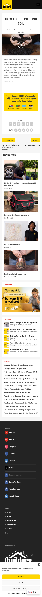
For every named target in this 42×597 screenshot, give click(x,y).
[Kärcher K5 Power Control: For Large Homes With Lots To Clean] (21, 170)
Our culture (8, 529)
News (35, 386)
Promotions (26, 331)
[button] (39, 564)
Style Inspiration (9, 403)
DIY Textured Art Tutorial (12, 244)
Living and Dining (16, 386)
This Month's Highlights (11, 406)
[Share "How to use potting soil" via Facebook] (10, 124)
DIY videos (29, 372)
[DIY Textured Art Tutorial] (21, 231)
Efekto (35, 372)
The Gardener (32, 403)
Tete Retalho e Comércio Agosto (20, 343)
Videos (32, 30)
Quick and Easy (20, 396)
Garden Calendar (9, 379)
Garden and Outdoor (13, 30)
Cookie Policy (11, 593)
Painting (20, 325)
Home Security (32, 379)
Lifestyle (6, 386)
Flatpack (13, 375)
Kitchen (26, 382)
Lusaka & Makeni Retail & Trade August (23, 329)
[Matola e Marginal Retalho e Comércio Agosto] (6, 338)
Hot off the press (9, 382)
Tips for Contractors (10, 410)
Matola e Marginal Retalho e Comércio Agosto (22, 337)
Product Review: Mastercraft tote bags (16, 215)
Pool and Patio (15, 389)
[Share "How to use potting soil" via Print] (32, 124)
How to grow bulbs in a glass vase (15, 274)
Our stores (8, 516)
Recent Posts (27, 325)
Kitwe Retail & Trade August (19, 349)
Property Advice (9, 396)
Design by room (21, 368)
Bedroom (14, 365)
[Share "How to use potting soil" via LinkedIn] (23, 124)
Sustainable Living (21, 403)
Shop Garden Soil (10, 82)
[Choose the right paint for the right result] (6, 324)
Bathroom (7, 365)
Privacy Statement (21, 593)
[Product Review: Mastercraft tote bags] (21, 201)
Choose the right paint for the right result (23, 323)
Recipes (16, 399)
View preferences (21, 589)
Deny (21, 583)
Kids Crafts (19, 382)
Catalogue (13, 331)
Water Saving (13, 413)
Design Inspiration (10, 372)
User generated (30, 410)
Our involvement (10, 521)
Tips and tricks (25, 406)
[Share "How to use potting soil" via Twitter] (14, 124)
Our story (8, 512)
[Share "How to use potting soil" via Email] (27, 124)
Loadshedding (27, 386)
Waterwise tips (23, 413)
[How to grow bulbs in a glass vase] (21, 260)
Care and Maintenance (25, 365)
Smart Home (30, 399)
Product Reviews (25, 30)
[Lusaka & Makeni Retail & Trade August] (6, 331)
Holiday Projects (21, 379)
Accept (21, 577)
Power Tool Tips (25, 389)
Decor (13, 368)
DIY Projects (13, 325)
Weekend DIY (33, 413)
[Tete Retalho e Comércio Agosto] (6, 345)
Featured (7, 375)
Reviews (22, 399)
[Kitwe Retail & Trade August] (6, 351)
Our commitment (10, 525)
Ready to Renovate (32, 396)
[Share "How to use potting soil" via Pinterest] (19, 124)
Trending (21, 410)
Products (19, 331)
